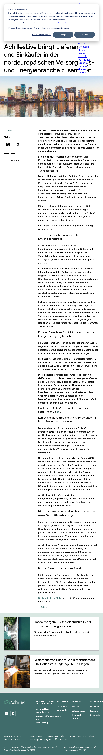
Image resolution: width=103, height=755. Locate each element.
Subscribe (13, 160)
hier (58, 412)
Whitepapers (78, 711)
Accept (63, 34)
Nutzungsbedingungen (40, 739)
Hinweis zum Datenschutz (82, 736)
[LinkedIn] (13, 713)
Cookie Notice (64, 23)
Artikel (75, 706)
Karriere (94, 711)
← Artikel (8, 130)
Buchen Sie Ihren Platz (49, 598)
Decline (85, 34)
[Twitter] (6, 713)
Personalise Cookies (41, 34)
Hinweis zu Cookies (57, 736)
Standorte (95, 715)
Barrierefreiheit (37, 736)
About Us (94, 706)
